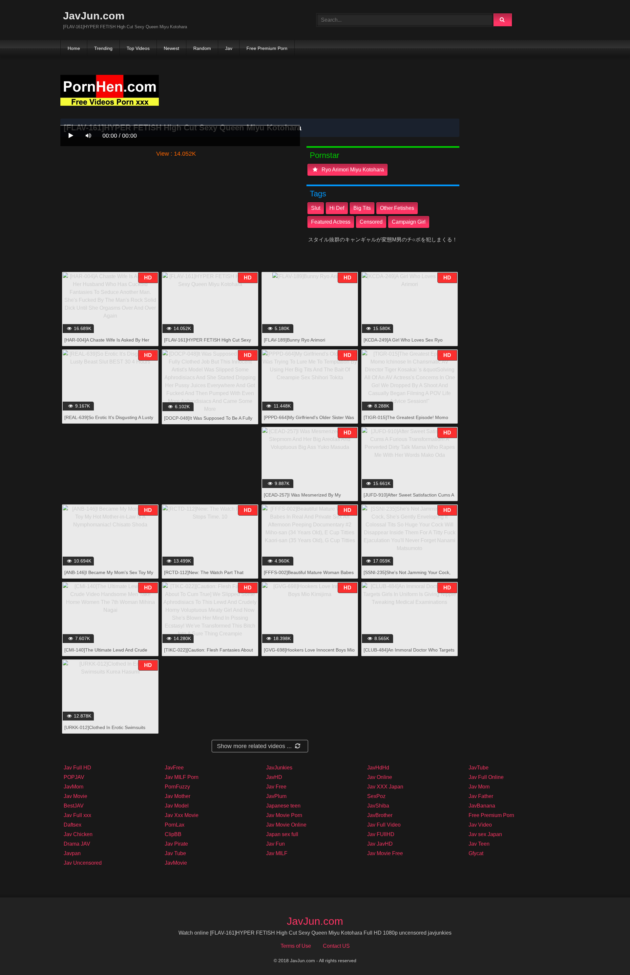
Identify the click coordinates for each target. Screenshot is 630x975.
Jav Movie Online (286, 825)
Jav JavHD (380, 844)
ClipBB (173, 834)
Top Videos (138, 48)
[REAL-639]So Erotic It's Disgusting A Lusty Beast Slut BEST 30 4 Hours (108, 421)
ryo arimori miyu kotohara (352, 169)
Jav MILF (276, 853)
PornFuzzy (177, 786)
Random (202, 48)
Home (74, 48)
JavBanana (482, 806)
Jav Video (480, 825)
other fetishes (397, 208)
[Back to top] (608, 955)
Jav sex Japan (485, 834)
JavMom (73, 786)
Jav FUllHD (380, 834)
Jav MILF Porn (182, 777)
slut (315, 208)
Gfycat (476, 853)
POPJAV (74, 777)
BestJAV (74, 806)
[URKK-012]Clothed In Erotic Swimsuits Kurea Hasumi (104, 731)
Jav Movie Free (385, 853)
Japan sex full (282, 834)
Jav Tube (175, 853)
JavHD (274, 777)
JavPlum (276, 796)
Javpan (72, 853)
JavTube (479, 767)
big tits (362, 208)
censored (371, 222)
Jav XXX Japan (385, 786)
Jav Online (379, 777)
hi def (336, 208)
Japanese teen (283, 806)
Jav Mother (177, 796)
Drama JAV (77, 844)
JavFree (174, 767)
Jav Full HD (77, 767)
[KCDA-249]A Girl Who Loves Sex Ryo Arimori (403, 343)
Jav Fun (275, 844)
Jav (228, 48)
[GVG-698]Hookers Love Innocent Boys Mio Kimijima (309, 653)
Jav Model (177, 806)
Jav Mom (479, 786)
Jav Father (481, 796)
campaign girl (409, 222)
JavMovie (176, 863)
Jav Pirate (176, 844)
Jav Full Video (384, 825)
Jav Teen (479, 844)
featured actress (330, 222)
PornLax (174, 825)
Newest (171, 48)
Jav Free (276, 786)
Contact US (336, 946)
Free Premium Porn (266, 48)
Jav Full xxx (77, 815)
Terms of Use (296, 946)
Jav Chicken (78, 834)
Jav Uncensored (83, 863)
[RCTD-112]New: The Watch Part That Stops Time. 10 (203, 576)
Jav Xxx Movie (182, 815)
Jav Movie (75, 796)
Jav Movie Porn (284, 815)
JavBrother (379, 815)
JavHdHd (378, 767)
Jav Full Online (486, 777)
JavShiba (378, 806)
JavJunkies (279, 767)
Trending (103, 48)
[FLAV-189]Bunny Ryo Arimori (294, 340)
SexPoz (376, 796)
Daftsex (72, 825)
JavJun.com (93, 16)
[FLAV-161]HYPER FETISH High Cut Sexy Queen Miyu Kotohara (207, 343)
